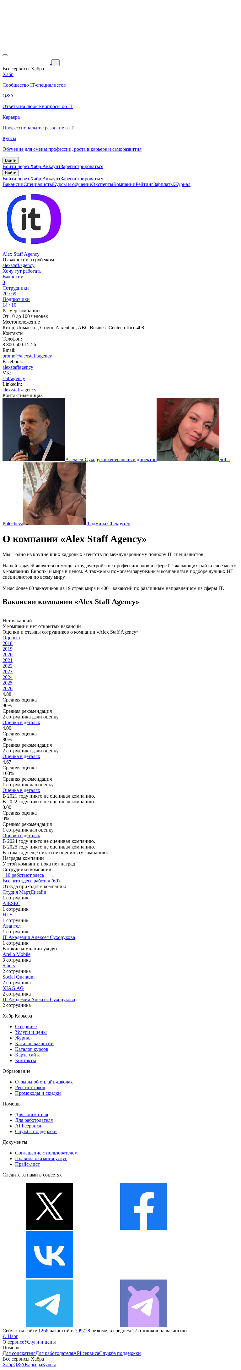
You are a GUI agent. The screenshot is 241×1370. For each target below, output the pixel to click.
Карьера (33, 1364)
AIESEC (11, 903)
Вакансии (13, 184)
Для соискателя (31, 1114)
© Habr (10, 1336)
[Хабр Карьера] (27, 62)
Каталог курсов (31, 1049)
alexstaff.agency (19, 265)
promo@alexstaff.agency (27, 355)
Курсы (49, 1364)
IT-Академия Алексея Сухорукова (39, 937)
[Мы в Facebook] (144, 1228)
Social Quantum (19, 977)
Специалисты (38, 184)
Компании (124, 184)
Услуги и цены (31, 1032)
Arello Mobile (16, 954)
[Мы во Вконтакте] (50, 1276)
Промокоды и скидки (38, 1093)
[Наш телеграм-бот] (144, 1325)
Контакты (25, 1060)
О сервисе (26, 1026)
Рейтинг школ (30, 1087)
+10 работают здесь (23, 875)
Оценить (12, 637)
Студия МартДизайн (24, 892)
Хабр (8, 1364)
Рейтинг (144, 184)
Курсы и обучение (72, 184)
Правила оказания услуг (41, 1158)
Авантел (12, 926)
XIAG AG (13, 988)
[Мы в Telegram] (50, 1325)
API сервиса (28, 1125)
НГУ (8, 914)
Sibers (9, 965)
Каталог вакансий (34, 1043)
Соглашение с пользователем (46, 1152)
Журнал (182, 184)
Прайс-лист (27, 1164)
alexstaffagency (18, 367)
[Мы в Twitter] (50, 1228)
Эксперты (102, 184)
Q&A (19, 1364)
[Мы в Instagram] (144, 1276)
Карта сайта (27, 1054)
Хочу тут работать (22, 271)
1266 (43, 1330)
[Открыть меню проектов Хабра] (5, 55)
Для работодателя (34, 1120)
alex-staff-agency (19, 389)
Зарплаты (163, 184)
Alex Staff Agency (21, 254)
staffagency (14, 378)
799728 (82, 1330)
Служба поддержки (36, 1131)
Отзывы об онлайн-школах (44, 1081)
